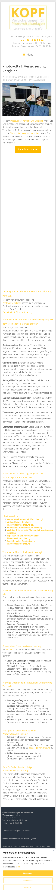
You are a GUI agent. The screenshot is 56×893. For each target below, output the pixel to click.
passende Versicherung (39, 748)
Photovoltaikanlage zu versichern (25, 133)
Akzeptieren (28, 873)
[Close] (53, 850)
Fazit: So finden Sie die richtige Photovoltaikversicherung (21, 542)
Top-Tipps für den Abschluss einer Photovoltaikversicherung (23, 537)
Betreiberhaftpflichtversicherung (17, 312)
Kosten (9, 649)
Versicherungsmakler (11, 815)
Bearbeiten (28, 880)
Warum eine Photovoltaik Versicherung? (25, 519)
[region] (28, 870)
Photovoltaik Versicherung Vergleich (26, 121)
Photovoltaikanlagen (11, 303)
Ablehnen (28, 887)
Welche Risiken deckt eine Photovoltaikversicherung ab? (20, 523)
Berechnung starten (28, 149)
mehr (18, 867)
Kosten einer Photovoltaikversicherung (24, 527)
